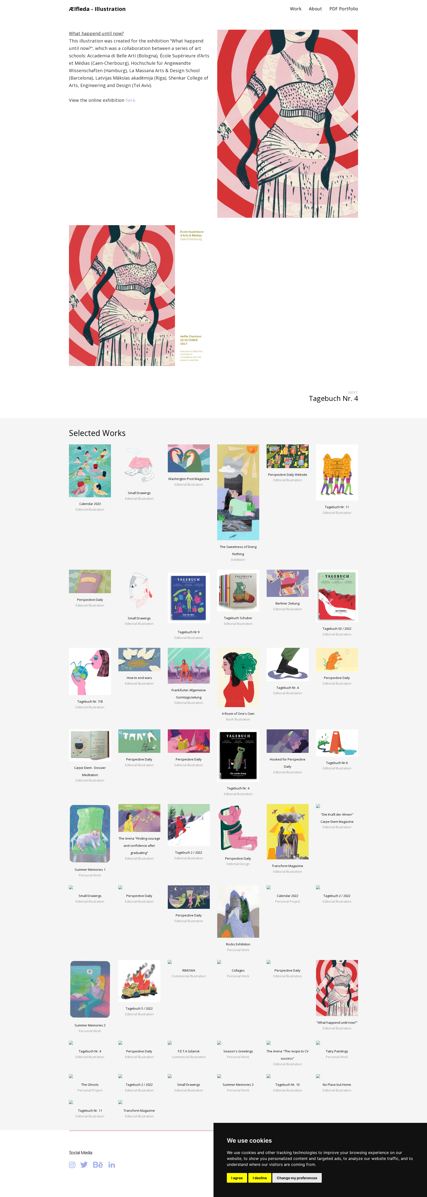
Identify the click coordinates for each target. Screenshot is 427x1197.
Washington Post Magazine (188, 479)
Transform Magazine (287, 866)
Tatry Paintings (337, 1051)
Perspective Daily (90, 599)
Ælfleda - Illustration (97, 8)
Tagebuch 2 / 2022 (188, 852)
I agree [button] (237, 1178)
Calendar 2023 (90, 503)
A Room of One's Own (238, 713)
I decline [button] (260, 1178)
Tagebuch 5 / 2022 (139, 1008)
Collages (238, 970)
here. (131, 100)
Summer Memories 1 (90, 869)
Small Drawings (139, 493)
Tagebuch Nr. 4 (288, 687)
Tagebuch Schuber (238, 618)
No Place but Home (337, 1084)
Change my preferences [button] (297, 1178)
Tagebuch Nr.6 (337, 763)
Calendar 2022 (287, 895)
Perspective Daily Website (287, 474)
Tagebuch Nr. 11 (337, 507)
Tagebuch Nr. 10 (287, 1084)
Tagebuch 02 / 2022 (337, 628)
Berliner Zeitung (287, 603)
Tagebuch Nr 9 (188, 632)
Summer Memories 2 (90, 1025)
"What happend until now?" (337, 1022)
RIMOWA (188, 970)
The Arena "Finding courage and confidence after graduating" (139, 845)
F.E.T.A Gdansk (189, 1051)
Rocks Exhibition (238, 944)
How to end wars (139, 677)
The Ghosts (90, 1084)
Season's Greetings (238, 1051)
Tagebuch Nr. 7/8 (90, 701)
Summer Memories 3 (238, 1084)
